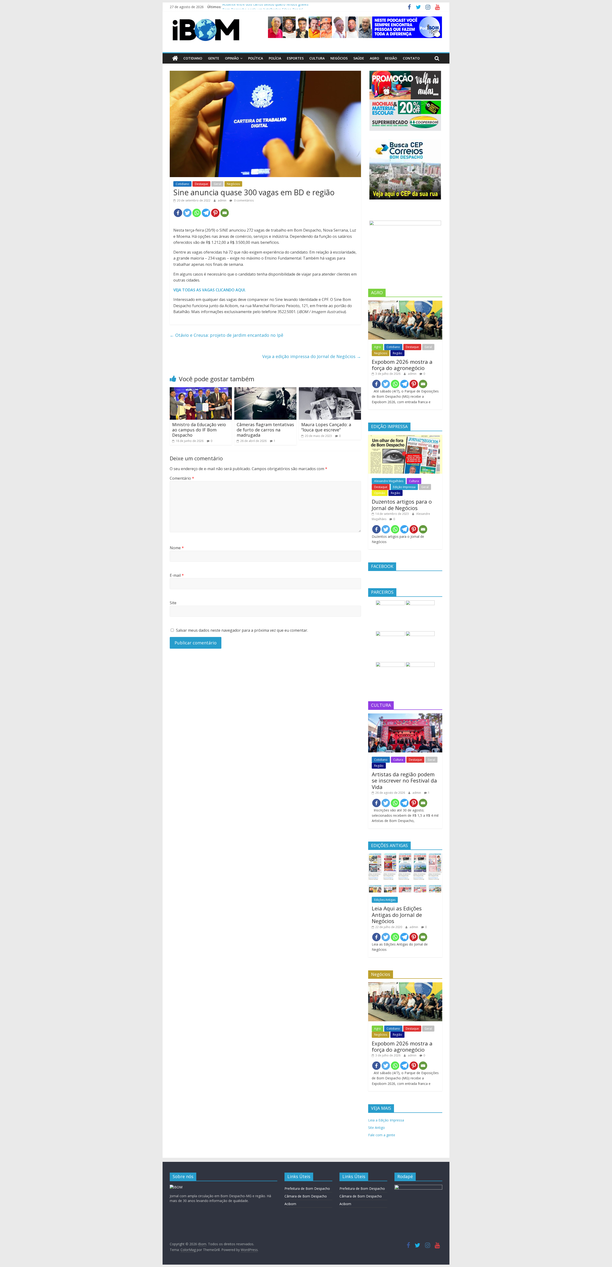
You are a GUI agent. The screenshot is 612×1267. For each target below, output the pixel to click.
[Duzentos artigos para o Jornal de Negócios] (405, 437)
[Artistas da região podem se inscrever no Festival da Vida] (405, 716)
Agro (374, 58)
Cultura (317, 58)
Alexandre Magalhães (388, 481)
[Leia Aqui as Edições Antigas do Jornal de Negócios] (405, 856)
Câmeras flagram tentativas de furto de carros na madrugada (265, 430)
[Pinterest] (215, 213)
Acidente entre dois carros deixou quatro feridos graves (265, 7)
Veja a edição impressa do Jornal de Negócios (311, 356)
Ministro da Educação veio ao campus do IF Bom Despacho (199, 430)
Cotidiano (192, 58)
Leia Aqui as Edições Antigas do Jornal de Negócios (397, 914)
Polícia (275, 58)
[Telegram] (206, 213)
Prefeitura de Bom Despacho (307, 1188)
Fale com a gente (381, 1135)
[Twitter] (187, 213)
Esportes (295, 58)
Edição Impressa (404, 487)
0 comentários (243, 200)
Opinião (232, 58)
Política (255, 58)
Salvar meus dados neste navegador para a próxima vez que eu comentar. (242, 630)
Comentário (182, 478)
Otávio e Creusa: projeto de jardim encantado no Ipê (226, 335)
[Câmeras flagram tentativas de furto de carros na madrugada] (265, 390)
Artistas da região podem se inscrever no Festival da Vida (404, 780)
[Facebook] (178, 213)
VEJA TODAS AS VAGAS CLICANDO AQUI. (209, 290)
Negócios (339, 58)
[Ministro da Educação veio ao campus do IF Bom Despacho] (201, 390)
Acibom (290, 1204)
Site (173, 602)
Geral (217, 184)
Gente (213, 58)
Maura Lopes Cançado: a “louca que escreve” (326, 427)
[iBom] (175, 58)
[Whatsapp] (196, 213)
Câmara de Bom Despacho (305, 1196)
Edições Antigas (384, 900)
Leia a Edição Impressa (386, 1120)
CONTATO (411, 58)
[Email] (224, 213)
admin (222, 200)
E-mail (177, 575)
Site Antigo (376, 1127)
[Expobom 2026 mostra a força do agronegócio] (405, 303)
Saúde (358, 58)
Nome (177, 547)
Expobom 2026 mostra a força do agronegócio (402, 364)
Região (391, 58)
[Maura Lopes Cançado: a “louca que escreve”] (330, 390)
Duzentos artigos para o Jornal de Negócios (402, 504)
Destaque (201, 184)
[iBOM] (176, 1187)
